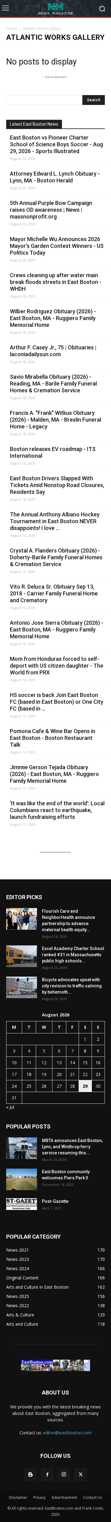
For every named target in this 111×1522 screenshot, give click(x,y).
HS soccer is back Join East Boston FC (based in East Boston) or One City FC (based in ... (56, 702)
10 (14, 1062)
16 (98, 1062)
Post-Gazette (55, 1201)
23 (98, 1074)
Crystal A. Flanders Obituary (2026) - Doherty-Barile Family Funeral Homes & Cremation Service (56, 557)
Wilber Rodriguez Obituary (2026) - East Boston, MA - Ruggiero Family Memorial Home (53, 318)
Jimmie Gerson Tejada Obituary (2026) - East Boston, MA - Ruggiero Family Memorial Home (54, 774)
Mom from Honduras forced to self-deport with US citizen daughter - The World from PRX (56, 666)
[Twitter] (80, 1475)
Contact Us (92, 1497)
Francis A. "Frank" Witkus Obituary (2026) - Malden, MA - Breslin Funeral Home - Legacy (55, 420)
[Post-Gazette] (21, 1204)
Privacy (39, 1497)
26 (44, 1086)
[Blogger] (30, 1475)
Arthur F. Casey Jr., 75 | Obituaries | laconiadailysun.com (53, 350)
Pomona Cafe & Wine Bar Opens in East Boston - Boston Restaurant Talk (52, 738)
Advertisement (64, 1497)
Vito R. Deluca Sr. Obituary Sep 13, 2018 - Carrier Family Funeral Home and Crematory (54, 593)
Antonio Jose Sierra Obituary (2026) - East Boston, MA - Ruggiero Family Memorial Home (56, 629)
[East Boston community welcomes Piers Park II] (21, 1179)
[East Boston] (55, 8)
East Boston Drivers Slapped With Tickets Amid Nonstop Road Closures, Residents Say (57, 485)
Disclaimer (18, 1497)
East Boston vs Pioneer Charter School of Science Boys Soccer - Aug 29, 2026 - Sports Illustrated (56, 144)
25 (29, 1086)
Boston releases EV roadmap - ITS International (53, 452)
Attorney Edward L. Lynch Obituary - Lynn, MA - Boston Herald (55, 177)
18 (29, 1074)
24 (14, 1086)
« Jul (10, 1107)
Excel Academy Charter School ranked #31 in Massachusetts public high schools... (73, 954)
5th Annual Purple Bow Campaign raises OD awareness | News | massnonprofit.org (51, 210)
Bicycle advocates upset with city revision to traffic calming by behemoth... (72, 986)
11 (29, 1062)
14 (72, 1062)
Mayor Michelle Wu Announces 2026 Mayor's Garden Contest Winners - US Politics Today (57, 246)
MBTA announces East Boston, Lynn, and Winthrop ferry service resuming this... (72, 1146)
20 (59, 1074)
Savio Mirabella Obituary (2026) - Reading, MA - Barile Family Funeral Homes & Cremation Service (53, 383)
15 (85, 1062)
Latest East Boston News (34, 124)
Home (11, 28)
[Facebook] (47, 1475)
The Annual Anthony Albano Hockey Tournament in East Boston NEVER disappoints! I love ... (55, 521)
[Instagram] (64, 1474)
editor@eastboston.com (67, 1433)
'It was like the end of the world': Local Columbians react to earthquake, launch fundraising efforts (57, 810)
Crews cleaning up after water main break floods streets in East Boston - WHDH (55, 282)
